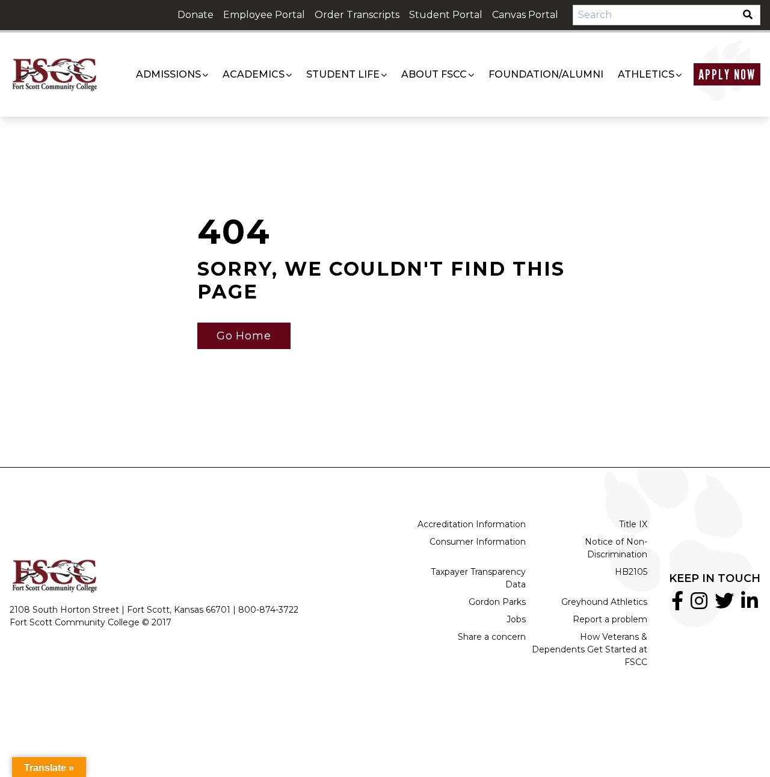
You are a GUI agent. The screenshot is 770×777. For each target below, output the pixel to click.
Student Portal (445, 14)
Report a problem (610, 619)
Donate (195, 14)
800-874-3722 (268, 609)
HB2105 (631, 571)
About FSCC (434, 74)
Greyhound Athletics (604, 601)
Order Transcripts (357, 14)
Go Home (244, 335)
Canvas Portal (525, 14)
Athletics (646, 74)
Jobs (516, 619)
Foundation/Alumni (545, 74)
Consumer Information (478, 541)
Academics (254, 74)
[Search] (751, 15)
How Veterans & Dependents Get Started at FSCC (589, 649)
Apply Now (727, 74)
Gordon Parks (497, 601)
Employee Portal (264, 14)
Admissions (168, 74)
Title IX (633, 524)
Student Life (343, 74)
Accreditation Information (471, 524)
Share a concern (492, 636)
